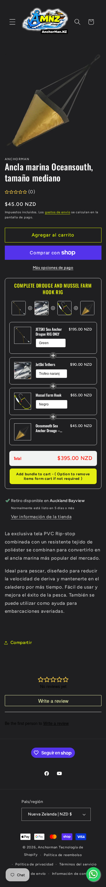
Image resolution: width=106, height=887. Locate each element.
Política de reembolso (63, 855)
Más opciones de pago (53, 267)
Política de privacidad (34, 864)
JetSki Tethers (45, 364)
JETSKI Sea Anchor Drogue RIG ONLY (49, 331)
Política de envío (31, 874)
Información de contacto (74, 874)
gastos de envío (57, 212)
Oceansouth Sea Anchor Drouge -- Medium (48, 428)
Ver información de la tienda (41, 516)
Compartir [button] (21, 642)
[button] (12, 22)
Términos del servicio (78, 864)
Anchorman (48, 847)
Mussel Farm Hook (48, 395)
